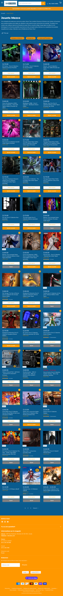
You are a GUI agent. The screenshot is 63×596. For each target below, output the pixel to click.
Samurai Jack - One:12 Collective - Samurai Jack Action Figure (51, 255)
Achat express (11, 73)
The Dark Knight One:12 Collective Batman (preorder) (30, 218)
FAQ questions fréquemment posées (26, 590)
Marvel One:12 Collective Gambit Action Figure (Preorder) (10, 142)
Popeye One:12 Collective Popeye (50, 412)
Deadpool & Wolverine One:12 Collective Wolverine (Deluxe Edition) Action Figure (31, 294)
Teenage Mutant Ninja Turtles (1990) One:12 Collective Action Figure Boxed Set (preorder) (51, 143)
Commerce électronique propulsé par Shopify (31, 593)
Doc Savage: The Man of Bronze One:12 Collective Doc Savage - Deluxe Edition (10, 294)
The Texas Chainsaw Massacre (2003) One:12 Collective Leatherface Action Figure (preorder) (10, 181)
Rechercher (7, 588)
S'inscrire (24, 565)
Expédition (54, 588)
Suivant (35, 508)
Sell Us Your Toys (40, 590)
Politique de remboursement (30, 588)
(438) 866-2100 (11, 535)
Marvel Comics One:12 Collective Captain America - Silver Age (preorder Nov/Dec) (51, 373)
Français (25, 572)
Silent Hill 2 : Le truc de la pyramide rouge (29, 451)
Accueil (3, 13)
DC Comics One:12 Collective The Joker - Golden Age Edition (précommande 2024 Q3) (11, 452)
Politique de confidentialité (44, 588)
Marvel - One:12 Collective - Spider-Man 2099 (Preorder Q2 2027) (51, 67)
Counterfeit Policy (49, 590)
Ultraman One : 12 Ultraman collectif (30, 489)
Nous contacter (13, 590)
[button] (17, 38)
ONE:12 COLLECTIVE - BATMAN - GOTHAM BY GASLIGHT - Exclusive (11, 373)
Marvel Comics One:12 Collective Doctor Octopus (51, 333)
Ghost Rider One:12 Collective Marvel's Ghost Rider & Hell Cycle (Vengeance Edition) (11, 413)
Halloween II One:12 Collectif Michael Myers (50, 451)
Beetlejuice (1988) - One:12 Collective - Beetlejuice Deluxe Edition (30, 104)
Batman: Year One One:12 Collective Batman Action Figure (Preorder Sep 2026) (51, 104)
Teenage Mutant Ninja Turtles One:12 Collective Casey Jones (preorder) (51, 180)
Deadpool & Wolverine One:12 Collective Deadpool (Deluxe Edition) (10, 334)
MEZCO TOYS (5, 69)
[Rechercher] (43, 3)
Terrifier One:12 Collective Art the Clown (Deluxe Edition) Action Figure (51, 294)
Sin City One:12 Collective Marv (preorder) (10, 218)
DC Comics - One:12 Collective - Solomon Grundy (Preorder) (10, 66)
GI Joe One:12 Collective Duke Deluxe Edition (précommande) (51, 489)
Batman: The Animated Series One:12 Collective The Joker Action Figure (51, 219)
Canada (35, 572)
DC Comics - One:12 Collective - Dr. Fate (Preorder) (31, 66)
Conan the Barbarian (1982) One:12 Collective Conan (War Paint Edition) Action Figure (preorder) (30, 257)
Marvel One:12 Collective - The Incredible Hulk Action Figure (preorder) (31, 180)
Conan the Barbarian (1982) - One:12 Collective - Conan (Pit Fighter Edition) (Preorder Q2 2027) (10, 105)
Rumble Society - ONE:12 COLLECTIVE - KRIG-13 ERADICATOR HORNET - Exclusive (29, 374)
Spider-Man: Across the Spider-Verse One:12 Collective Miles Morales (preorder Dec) (31, 413)
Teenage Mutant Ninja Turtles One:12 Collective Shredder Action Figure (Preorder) (30, 143)
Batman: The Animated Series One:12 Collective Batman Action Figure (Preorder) (10, 256)
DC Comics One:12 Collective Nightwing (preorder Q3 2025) (31, 333)
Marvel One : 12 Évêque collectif (10, 489)
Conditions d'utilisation (17, 588)
